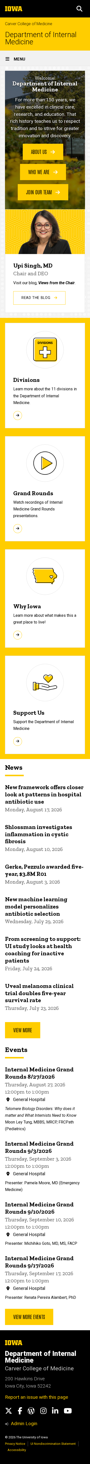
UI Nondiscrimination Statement (53, 1444)
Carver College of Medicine (28, 23)
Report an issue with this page (36, 1397)
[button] (79, 8)
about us (39, 151)
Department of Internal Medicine (40, 38)
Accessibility (17, 1450)
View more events (29, 1316)
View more (22, 1030)
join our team (39, 192)
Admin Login (24, 1423)
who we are (39, 171)
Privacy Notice (15, 1444)
